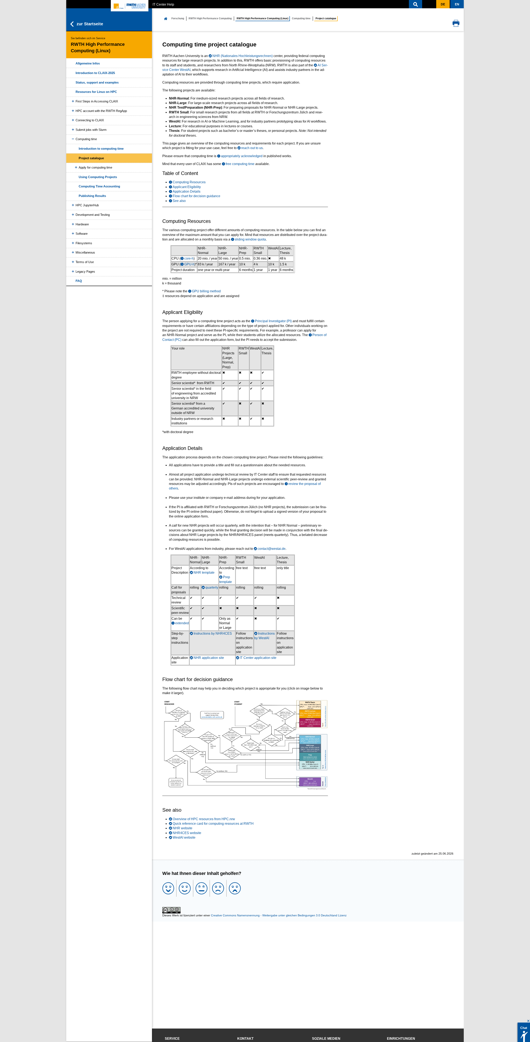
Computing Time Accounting (99, 186)
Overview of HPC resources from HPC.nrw (204, 819)
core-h (189, 258)
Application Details (186, 191)
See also (179, 201)
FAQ (79, 281)
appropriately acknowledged (242, 156)
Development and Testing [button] (93, 214)
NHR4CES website (187, 833)
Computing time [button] (86, 139)
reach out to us (252, 148)
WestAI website (184, 837)
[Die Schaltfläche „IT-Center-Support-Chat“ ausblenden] (528, 1021)
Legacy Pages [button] (85, 271)
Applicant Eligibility (187, 187)
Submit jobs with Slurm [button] (91, 129)
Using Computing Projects (98, 177)
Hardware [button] (82, 224)
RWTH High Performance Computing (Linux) (262, 18)
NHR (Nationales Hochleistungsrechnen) (242, 56)
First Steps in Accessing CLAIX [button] (97, 101)
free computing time (240, 164)
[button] (415, 4)
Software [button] (82, 233)
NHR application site (209, 657)
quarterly (211, 587)
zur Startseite (90, 24)
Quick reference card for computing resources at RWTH (213, 823)
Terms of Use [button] (85, 262)
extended (182, 623)
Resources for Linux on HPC (96, 92)
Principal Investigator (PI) (273, 321)
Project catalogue (91, 158)
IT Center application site (258, 657)
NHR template (204, 572)
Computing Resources (189, 182)
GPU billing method (206, 291)
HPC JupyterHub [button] (87, 205)
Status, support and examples (97, 82)
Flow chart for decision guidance (196, 196)
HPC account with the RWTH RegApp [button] (101, 111)
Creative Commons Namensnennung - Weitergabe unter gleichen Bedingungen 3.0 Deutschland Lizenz (279, 915)
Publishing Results (92, 196)
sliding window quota (250, 239)
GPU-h (189, 264)
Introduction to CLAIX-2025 (95, 73)
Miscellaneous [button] (85, 252)
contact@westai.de (271, 548)
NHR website (182, 828)
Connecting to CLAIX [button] (90, 120)
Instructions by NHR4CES (213, 633)
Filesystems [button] (84, 243)
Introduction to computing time (101, 148)
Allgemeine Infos (88, 63)
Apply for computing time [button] (95, 167)
